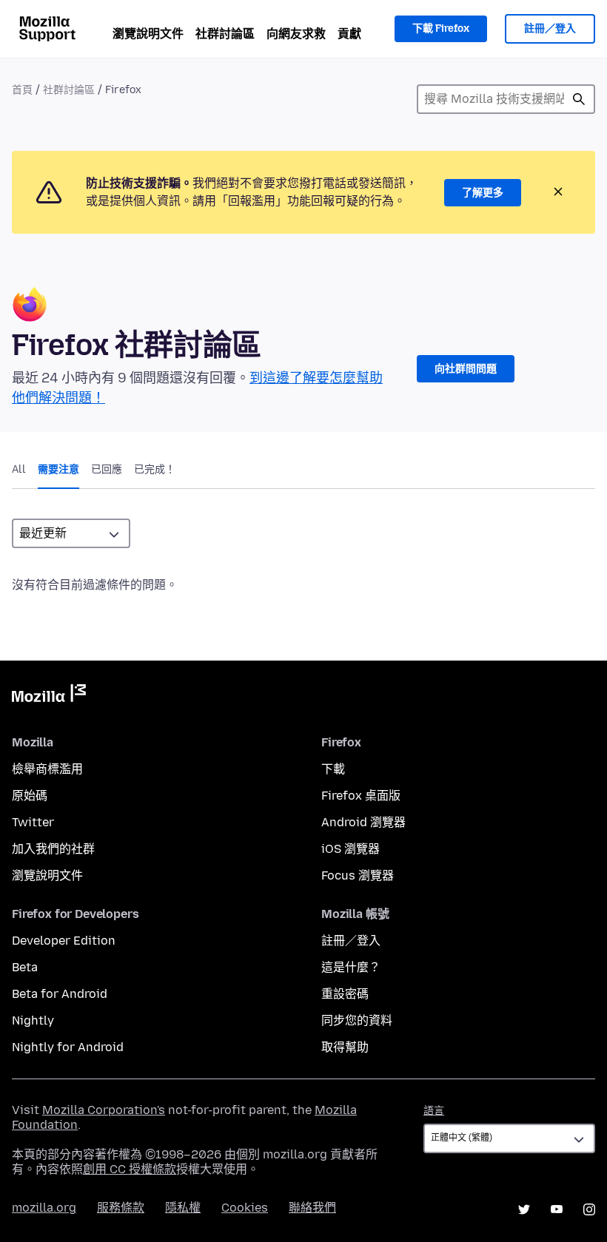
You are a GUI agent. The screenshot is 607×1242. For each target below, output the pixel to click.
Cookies (244, 1208)
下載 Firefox (440, 28)
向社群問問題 (466, 368)
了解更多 (482, 192)
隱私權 (183, 1208)
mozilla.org (44, 1208)
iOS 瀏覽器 (350, 849)
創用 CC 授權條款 (129, 1169)
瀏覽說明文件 (148, 34)
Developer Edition (63, 941)
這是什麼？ (350, 967)
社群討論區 (225, 34)
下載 (333, 769)
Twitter (33, 822)
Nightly (33, 1020)
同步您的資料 (356, 1020)
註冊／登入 (550, 28)
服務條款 (120, 1208)
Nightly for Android (68, 1047)
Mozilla (49, 696)
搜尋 (579, 99)
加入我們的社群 (53, 849)
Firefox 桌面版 (360, 796)
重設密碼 (345, 994)
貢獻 (349, 34)
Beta (25, 967)
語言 (433, 1110)
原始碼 (29, 796)
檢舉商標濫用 (47, 769)
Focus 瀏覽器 (357, 875)
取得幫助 (345, 1047)
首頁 (22, 90)
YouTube (557, 1209)
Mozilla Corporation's (103, 1110)
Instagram (589, 1209)
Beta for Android (59, 994)
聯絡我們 (312, 1208)
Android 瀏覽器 (363, 822)
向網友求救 (296, 34)
